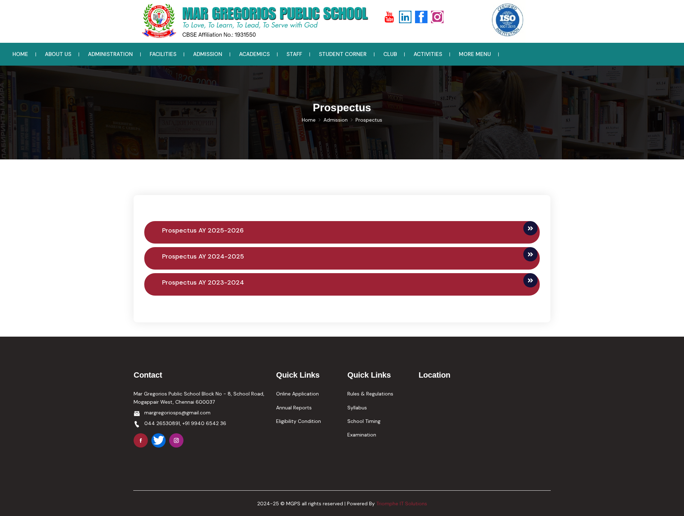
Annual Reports (294, 407)
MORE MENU (475, 54)
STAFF (294, 54)
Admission (335, 120)
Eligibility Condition (298, 421)
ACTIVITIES (428, 54)
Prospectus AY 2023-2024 (203, 282)
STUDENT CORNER (343, 54)
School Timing (363, 421)
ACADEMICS (254, 54)
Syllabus (357, 407)
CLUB (390, 54)
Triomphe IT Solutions (401, 503)
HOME (20, 54)
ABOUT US (58, 54)
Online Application (297, 393)
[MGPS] (253, 21)
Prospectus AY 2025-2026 (203, 230)
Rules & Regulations (370, 393)
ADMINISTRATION (110, 54)
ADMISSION (207, 54)
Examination (361, 434)
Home (309, 120)
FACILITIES (163, 54)
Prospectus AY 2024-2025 (203, 256)
